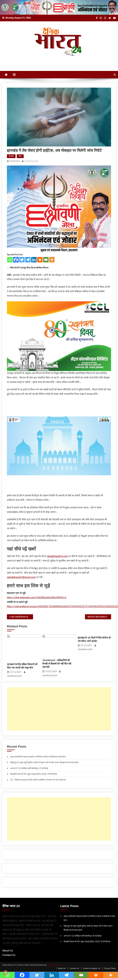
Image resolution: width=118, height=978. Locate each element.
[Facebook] (16, 259)
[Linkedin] (34, 259)
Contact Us (8, 955)
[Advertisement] (59, 709)
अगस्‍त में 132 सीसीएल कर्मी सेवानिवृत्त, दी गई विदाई (29, 768)
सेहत (20, 156)
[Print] (40, 259)
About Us (7, 950)
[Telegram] (28, 259)
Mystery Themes (54, 965)
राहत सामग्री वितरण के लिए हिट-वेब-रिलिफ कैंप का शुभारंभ (22, 617)
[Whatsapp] (10, 259)
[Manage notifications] (5, 972)
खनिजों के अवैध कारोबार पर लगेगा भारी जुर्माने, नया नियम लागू (99, 617)
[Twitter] (22, 259)
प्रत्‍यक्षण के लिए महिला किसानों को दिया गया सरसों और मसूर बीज (22, 666)
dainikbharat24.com (57, 556)
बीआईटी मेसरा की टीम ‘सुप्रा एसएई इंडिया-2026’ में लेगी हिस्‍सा (33, 774)
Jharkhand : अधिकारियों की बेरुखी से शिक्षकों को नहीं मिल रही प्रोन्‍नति (56, 663)
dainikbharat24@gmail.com (21, 577)
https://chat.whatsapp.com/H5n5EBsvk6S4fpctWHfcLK (36, 597)
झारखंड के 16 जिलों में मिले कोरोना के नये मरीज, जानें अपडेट (94, 639)
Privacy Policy (110, 968)
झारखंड (11, 156)
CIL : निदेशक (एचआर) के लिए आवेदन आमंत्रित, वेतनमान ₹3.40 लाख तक (38, 780)
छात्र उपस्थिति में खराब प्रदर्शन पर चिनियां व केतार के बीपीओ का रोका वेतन (38, 756)
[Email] (46, 259)
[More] (52, 259)
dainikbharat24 (31, 161)
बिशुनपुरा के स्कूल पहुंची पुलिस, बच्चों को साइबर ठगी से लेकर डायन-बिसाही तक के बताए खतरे (44, 762)
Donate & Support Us (91, 968)
